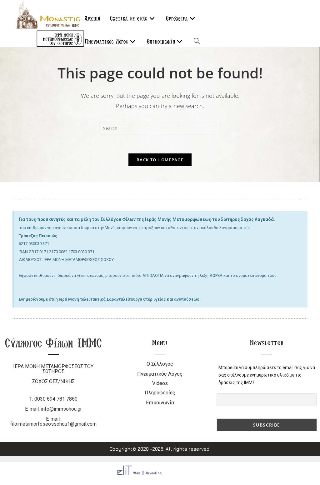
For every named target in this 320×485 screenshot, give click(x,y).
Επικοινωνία (160, 403)
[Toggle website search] (197, 41)
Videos (160, 383)
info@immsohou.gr (61, 409)
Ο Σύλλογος (160, 364)
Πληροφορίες (160, 393)
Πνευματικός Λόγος (159, 374)
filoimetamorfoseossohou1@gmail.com (53, 424)
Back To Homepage (160, 159)
